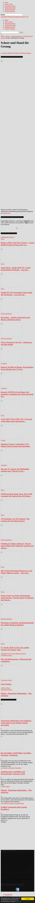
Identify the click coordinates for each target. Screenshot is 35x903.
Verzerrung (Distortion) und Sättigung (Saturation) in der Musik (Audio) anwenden (16, 723)
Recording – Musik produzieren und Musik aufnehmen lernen (15, 318)
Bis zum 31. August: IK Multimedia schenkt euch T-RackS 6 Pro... (15, 470)
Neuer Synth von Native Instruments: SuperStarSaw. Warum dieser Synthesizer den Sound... (17, 598)
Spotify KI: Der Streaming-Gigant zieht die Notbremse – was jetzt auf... (16, 294)
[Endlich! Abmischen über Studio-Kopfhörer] (12, 803)
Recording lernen (10, 6)
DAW (2, 644)
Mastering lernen (10, 9)
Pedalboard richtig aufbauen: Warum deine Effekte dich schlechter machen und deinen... (17, 546)
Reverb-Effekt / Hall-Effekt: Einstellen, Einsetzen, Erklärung (16, 754)
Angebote (4, 363)
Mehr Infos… (7, 213)
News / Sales (9, 4)
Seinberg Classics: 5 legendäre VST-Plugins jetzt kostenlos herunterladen (15, 445)
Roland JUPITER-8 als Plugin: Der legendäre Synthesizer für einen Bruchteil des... (17, 394)
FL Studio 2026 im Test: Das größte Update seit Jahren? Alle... (15, 649)
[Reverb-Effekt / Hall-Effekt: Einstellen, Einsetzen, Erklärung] (11, 749)
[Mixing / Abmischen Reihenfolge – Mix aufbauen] (5, 688)
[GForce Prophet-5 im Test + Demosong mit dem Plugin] (11, 337)
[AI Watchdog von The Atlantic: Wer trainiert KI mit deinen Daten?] (11, 513)
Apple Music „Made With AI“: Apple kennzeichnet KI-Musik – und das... (15, 269)
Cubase (3, 440)
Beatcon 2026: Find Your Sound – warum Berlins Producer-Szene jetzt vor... (17, 244)
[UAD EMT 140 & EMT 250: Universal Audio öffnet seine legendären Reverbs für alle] (11, 414)
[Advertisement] (15, 835)
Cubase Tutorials (10, 11)
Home (6, 2)
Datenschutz (8, 894)
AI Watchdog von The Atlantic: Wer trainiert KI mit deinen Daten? (15, 520)
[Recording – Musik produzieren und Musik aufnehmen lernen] (11, 312)
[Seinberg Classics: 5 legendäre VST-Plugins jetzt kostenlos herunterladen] (11, 438)
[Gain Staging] (11, 678)
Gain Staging (6, 684)
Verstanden (27, 898)
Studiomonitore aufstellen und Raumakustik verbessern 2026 (13, 773)
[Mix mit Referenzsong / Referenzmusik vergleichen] (13, 653)
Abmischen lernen (10, 8)
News (2, 239)
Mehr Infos (18, 901)
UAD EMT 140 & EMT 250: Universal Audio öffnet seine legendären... (16, 420)
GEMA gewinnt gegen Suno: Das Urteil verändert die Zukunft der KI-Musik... (16, 495)
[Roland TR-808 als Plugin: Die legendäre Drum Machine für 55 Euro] (11, 362)
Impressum (8, 896)
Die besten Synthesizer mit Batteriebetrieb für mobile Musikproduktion (17, 624)
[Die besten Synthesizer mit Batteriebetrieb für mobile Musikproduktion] (11, 617)
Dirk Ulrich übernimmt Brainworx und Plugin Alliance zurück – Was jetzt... (16, 572)
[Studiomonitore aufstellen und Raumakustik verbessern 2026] (11, 768)
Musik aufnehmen (6, 313)
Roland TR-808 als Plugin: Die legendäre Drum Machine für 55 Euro (17, 368)
